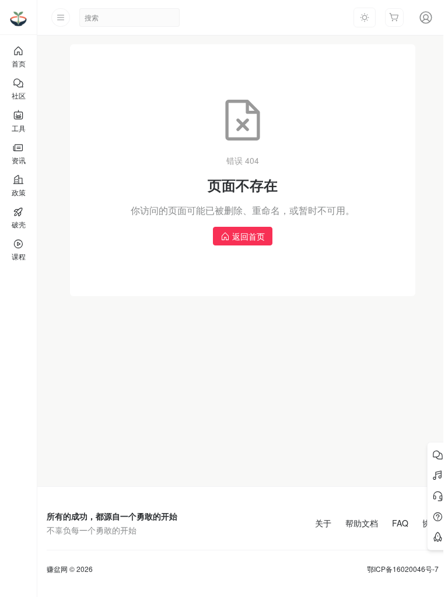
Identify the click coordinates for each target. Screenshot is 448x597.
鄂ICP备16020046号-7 (403, 569)
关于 (323, 523)
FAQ (400, 523)
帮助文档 (361, 523)
